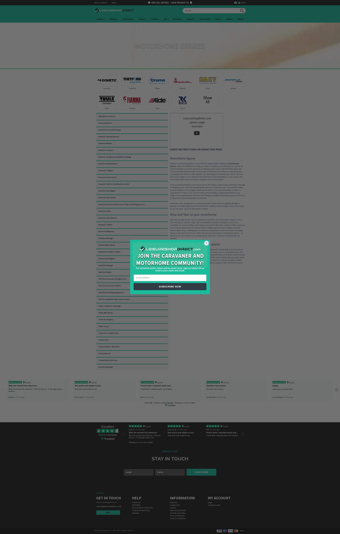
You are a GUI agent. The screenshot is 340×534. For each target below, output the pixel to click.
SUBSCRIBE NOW (170, 286)
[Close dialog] (206, 243)
